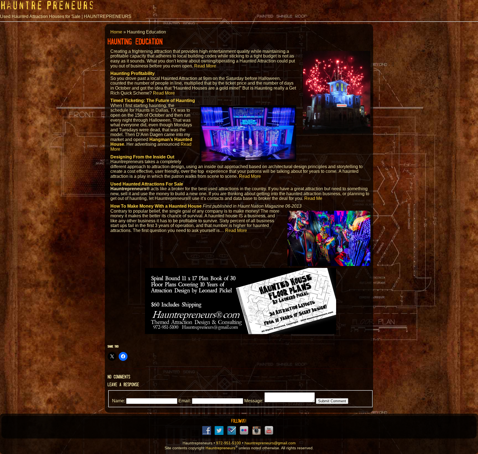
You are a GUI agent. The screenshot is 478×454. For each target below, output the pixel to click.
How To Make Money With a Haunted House (156, 206)
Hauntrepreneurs (220, 448)
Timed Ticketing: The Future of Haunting (152, 100)
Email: (184, 400)
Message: (253, 400)
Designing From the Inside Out (142, 157)
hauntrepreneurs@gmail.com (270, 443)
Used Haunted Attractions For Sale (146, 184)
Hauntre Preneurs (47, 5)
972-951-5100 (228, 443)
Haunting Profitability (132, 73)
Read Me (313, 198)
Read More (205, 66)
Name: (118, 400)
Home (116, 32)
